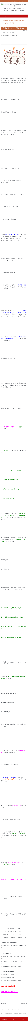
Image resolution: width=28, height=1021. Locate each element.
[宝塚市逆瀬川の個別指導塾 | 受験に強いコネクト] (14, 6)
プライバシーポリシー (16, 1010)
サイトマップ (5, 1010)
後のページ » (24, 1003)
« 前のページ (4, 1003)
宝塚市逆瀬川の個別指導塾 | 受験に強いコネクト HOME (13, 20)
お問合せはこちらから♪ (9, 992)
